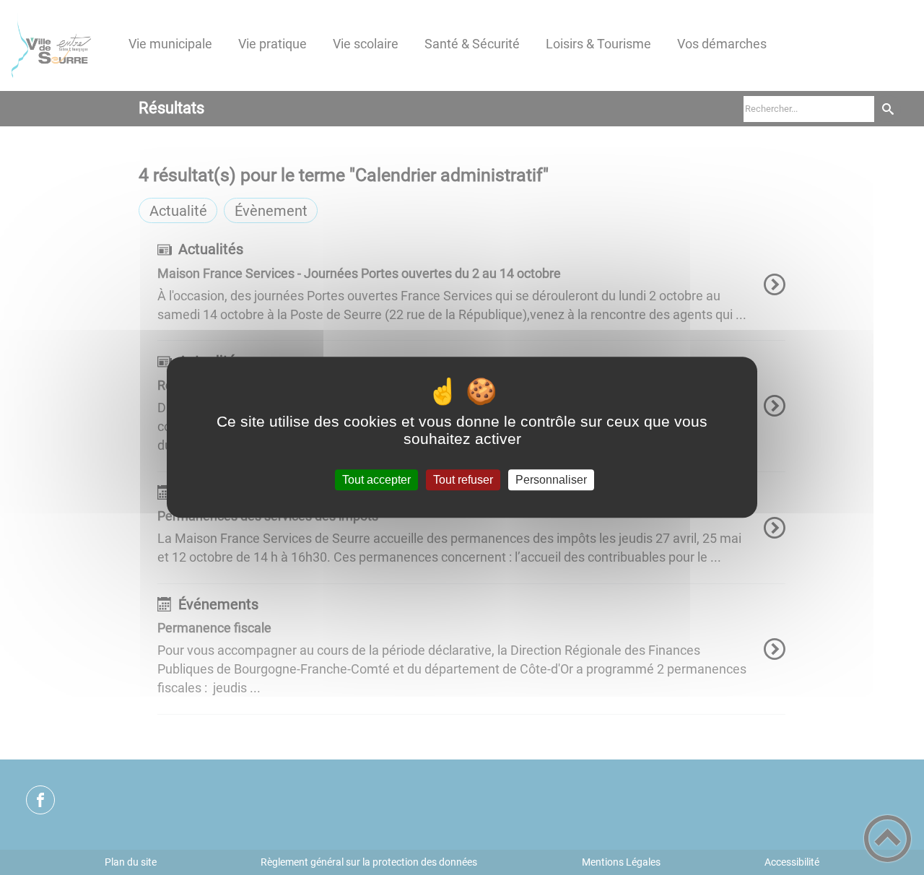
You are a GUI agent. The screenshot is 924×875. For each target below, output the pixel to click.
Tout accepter (376, 480)
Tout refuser (463, 480)
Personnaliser (551, 480)
